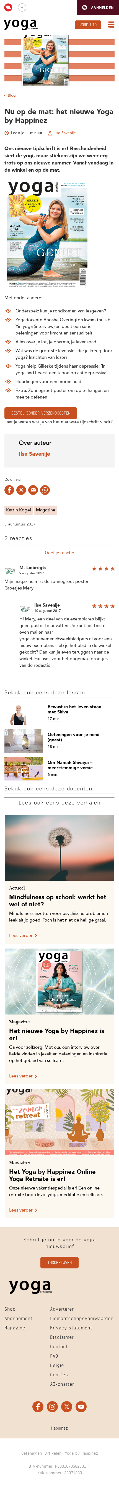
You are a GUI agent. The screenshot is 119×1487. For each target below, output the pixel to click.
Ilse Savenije (65, 133)
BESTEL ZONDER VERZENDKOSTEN (40, 412)
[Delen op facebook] (9, 490)
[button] (98, 7)
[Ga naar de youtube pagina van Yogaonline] (81, 1406)
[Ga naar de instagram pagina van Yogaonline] (52, 1406)
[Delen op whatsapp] (45, 490)
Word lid (88, 24)
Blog (12, 95)
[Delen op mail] (33, 490)
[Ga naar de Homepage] (21, 25)
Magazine (45, 510)
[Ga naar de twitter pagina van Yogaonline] (66, 1406)
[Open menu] (110, 25)
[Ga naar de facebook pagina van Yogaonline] (37, 1406)
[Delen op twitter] (21, 490)
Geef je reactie (59, 553)
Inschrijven (59, 1262)
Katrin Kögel (18, 510)
